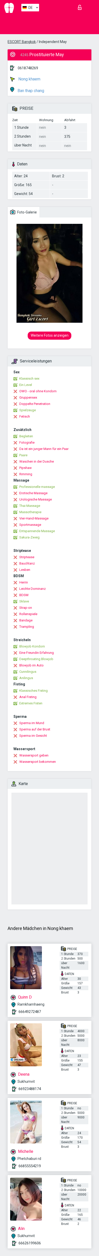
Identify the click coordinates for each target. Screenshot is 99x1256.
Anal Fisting (28, 697)
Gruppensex (28, 397)
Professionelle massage (37, 487)
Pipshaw (25, 468)
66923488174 (30, 1089)
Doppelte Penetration (34, 404)
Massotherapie (30, 512)
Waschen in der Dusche (36, 461)
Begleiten (26, 436)
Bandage (25, 620)
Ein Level (25, 385)
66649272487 (30, 1011)
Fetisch (24, 416)
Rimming (25, 474)
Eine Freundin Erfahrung (36, 653)
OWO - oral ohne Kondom (38, 391)
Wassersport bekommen (37, 762)
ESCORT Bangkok (22, 42)
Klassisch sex (29, 378)
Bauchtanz (27, 563)
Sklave (24, 601)
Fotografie (27, 442)
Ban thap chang (30, 90)
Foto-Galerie (26, 212)
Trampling (26, 627)
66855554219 (30, 1166)
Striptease (26, 557)
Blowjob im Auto (31, 665)
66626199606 (30, 1243)
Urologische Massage (35, 499)
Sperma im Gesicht (33, 736)
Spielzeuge (27, 410)
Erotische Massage (33, 493)
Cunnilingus (27, 672)
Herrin (23, 582)
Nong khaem (28, 79)
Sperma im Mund (31, 723)
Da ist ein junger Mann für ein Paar (44, 449)
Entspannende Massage (37, 531)
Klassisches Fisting (33, 690)
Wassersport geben (33, 755)
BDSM (23, 595)
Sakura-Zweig (29, 537)
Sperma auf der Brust (34, 729)
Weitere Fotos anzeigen (50, 335)
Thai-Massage (29, 506)
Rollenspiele (28, 614)
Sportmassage (30, 525)
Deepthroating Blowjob (36, 659)
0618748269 (28, 68)
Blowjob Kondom (32, 646)
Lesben (24, 570)
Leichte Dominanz (32, 589)
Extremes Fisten (30, 703)
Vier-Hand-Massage (33, 518)
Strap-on (25, 608)
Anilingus (26, 678)
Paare (23, 455)
